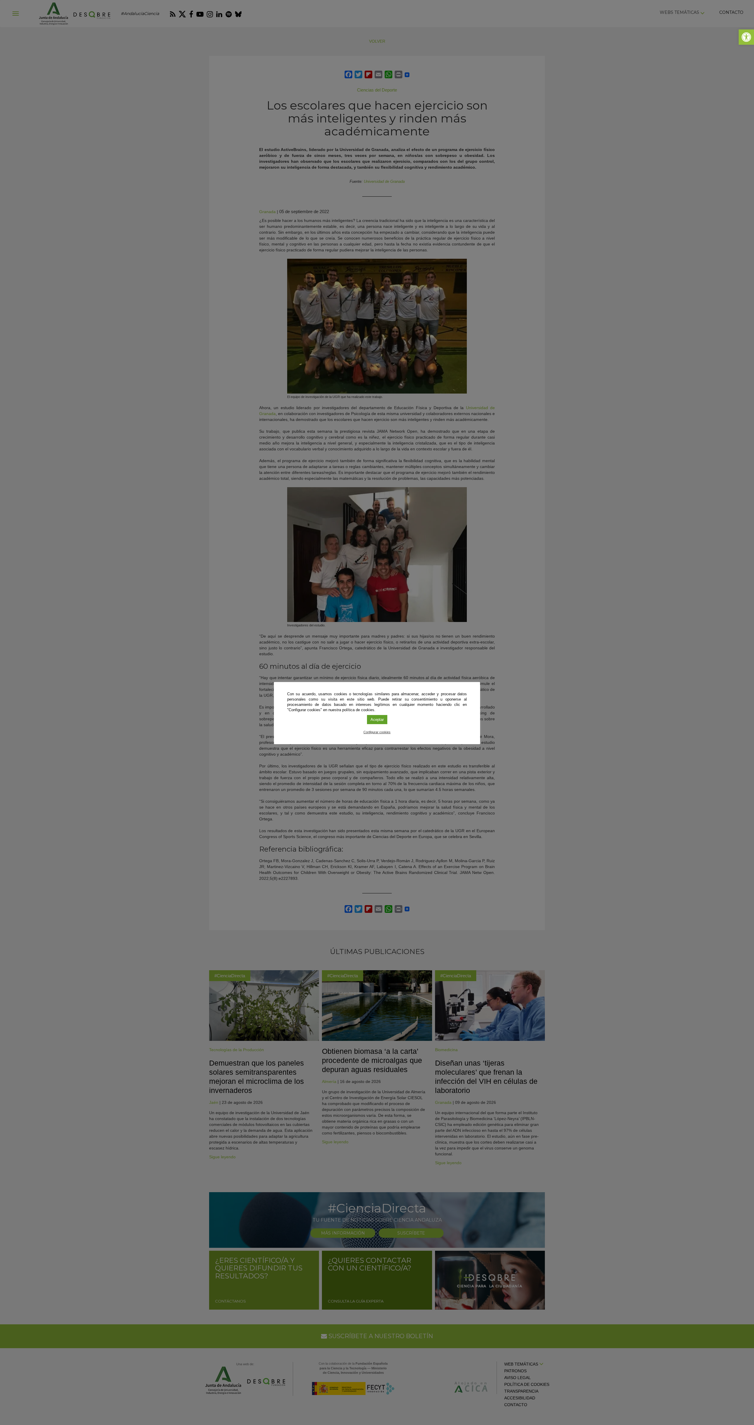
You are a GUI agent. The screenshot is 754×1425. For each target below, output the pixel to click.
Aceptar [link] (377, 719)
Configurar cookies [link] (377, 732)
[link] (746, 37)
